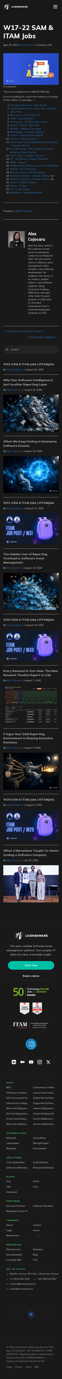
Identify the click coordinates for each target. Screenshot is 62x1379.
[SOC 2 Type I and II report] (31, 1044)
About (9, 1224)
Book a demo (31, 975)
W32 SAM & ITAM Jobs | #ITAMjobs (28, 364)
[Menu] (55, 7)
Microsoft (11, 1137)
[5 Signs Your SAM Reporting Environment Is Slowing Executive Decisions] (31, 771)
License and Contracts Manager (44, 1092)
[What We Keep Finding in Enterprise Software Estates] (31, 474)
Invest (36, 1230)
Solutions (14, 1157)
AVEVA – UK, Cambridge (23, 168)
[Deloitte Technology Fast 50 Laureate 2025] (31, 992)
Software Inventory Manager (17, 1092)
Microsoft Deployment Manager (17, 1108)
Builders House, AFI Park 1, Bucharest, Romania (35, 1273)
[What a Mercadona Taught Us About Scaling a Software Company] (31, 883)
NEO (8, 1087)
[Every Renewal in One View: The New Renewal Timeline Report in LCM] (31, 704)
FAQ (35, 1259)
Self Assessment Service (17, 1097)
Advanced (11, 1192)
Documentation (14, 1254)
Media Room (12, 1235)
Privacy (18, 1367)
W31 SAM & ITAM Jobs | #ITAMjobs (28, 503)
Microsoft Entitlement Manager (17, 1124)
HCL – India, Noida (20, 189)
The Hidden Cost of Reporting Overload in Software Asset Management (25, 558)
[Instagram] (39, 1062)
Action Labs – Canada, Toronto (27, 155)
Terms (28, 1367)
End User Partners (15, 1205)
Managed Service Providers (17, 1211)
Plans (10, 1176)
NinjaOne (11, 1148)
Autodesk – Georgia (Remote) (26, 192)
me (33, 99)
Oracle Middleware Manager (44, 1118)
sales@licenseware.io (21, 1288)
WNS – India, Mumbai (21, 118)
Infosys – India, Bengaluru (24, 138)
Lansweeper (12, 1143)
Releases (38, 1249)
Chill (8, 1186)
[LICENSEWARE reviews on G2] (31, 1009)
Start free (31, 965)
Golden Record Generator (44, 1097)
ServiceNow (39, 1137)
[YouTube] (31, 1062)
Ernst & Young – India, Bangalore (28, 172)
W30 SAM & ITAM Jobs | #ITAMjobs (28, 620)
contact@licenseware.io (23, 1283)
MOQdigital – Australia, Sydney (26, 131)
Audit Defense (40, 1162)
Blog (35, 1254)
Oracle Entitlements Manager (44, 1124)
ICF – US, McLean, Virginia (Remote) (29, 158)
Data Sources (13, 1249)
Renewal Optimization (44, 1167)
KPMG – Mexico (18, 162)
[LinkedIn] (13, 1062)
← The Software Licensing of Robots (23, 331)
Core (35, 1186)
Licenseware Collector (44, 1087)
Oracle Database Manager (44, 1113)
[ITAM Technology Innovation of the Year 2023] (31, 1025)
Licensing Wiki (13, 1259)
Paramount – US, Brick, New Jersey (28, 121)
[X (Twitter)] (48, 1062)
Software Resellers (43, 1205)
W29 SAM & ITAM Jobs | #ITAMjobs (28, 799)
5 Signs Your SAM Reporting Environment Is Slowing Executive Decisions (28, 738)
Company (12, 1220)
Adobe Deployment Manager (44, 1108)
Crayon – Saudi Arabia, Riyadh (26, 135)
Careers (37, 1224)
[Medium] (22, 1062)
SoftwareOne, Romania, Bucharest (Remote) (34, 165)
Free (8, 1181)
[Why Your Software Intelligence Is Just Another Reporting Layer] (31, 412)
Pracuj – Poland (18, 185)
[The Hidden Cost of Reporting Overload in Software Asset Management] (31, 591)
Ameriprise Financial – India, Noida (28, 105)
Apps (9, 1082)
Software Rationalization (17, 1167)
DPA (37, 1367)
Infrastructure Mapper (17, 1103)
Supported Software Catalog (44, 1103)
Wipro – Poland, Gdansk (23, 182)
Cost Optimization (15, 1162)
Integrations (16, 1133)
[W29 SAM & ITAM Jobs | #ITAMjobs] (31, 825)
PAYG (36, 1181)
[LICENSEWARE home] (30, 936)
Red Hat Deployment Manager (17, 1113)
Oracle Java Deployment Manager (17, 1118)
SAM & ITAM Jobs (23, 211)
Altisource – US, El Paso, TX (25, 115)
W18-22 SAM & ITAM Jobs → (43, 337)
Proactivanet (39, 1148)
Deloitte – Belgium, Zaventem (25, 128)
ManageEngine (41, 1143)
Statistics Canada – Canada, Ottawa (30, 175)
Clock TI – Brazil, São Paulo (25, 125)
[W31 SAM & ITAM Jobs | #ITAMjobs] (31, 528)
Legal (9, 1230)
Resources (14, 1244)
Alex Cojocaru (27, 44)
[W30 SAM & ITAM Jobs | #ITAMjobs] (31, 645)
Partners (13, 1201)
